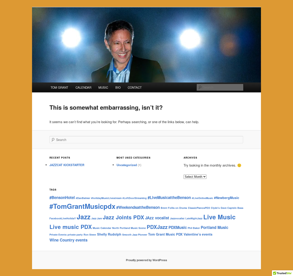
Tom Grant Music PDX (165, 234)
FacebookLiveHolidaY (62, 218)
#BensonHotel (62, 197)
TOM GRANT (59, 87)
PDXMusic (177, 227)
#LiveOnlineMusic (202, 198)
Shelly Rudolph (109, 234)
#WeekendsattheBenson (138, 207)
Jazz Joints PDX (123, 217)
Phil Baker (194, 228)
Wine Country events (68, 240)
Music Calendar (102, 228)
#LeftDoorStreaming (134, 198)
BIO (118, 87)
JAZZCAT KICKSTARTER (66, 165)
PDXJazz (157, 227)
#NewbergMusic (226, 197)
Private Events (58, 234)
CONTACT (135, 87)
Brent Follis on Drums (174, 208)
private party (75, 234)
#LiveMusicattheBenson (169, 197)
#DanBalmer (83, 198)
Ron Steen (90, 234)
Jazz (83, 216)
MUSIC (103, 87)
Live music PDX (70, 227)
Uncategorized (127, 165)
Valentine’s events (198, 234)
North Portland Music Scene (129, 228)
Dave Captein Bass (232, 208)
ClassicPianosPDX (199, 208)
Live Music (219, 216)
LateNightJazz (193, 218)
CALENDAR (83, 87)
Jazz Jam (96, 218)
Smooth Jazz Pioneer (134, 234)
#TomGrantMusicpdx (82, 206)
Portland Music (214, 227)
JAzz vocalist (157, 217)
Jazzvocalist (177, 218)
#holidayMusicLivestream (106, 198)
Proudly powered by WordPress (146, 260)
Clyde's (215, 208)
